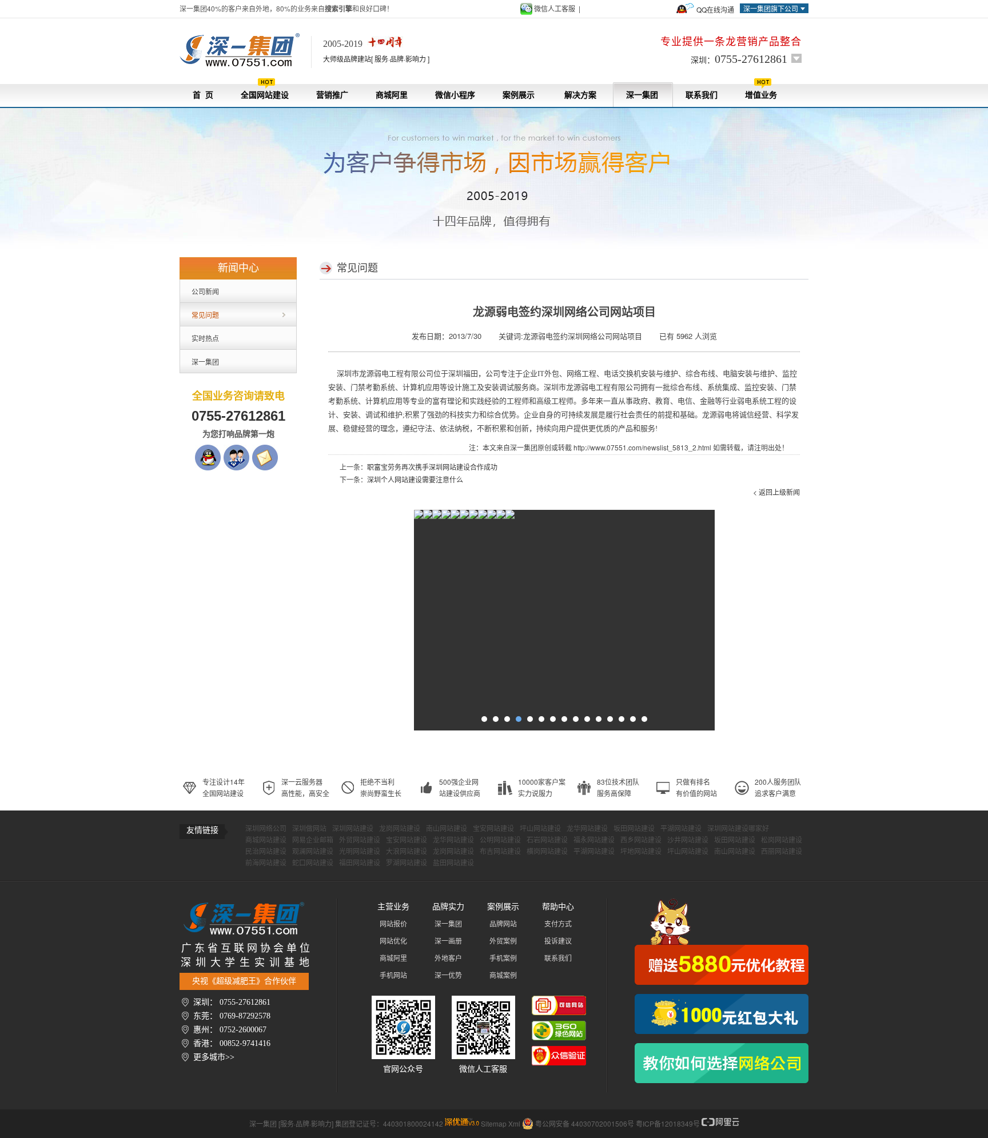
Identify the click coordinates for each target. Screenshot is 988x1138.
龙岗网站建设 (399, 829)
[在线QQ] (208, 450)
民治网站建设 (265, 852)
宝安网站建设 (493, 829)
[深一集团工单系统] (436, 517)
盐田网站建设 (453, 863)
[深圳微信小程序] (446, 517)
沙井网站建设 (687, 840)
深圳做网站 (309, 829)
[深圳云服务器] (464, 517)
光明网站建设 (359, 852)
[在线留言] (265, 450)
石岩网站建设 (547, 840)
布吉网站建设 (500, 852)
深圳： (739, 59)
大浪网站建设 (406, 852)
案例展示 (519, 95)
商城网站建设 (265, 840)
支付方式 (558, 924)
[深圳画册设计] (455, 517)
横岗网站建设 (547, 852)
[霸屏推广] (418, 517)
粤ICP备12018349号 (668, 1123)
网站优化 (393, 941)
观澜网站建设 (312, 852)
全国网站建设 (265, 95)
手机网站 (393, 976)
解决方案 (580, 95)
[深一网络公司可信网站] (559, 1001)
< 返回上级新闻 (776, 492)
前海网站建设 (265, 863)
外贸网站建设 (359, 840)
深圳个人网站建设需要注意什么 (415, 479)
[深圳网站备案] (491, 517)
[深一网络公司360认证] (559, 1027)
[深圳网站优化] (427, 517)
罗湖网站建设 (406, 863)
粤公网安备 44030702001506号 (584, 1123)
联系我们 (702, 95)
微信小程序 (455, 95)
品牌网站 (503, 924)
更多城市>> (213, 1057)
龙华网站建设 (587, 829)
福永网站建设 (594, 840)
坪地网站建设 (641, 852)
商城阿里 (392, 95)
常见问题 (205, 315)
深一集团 (642, 95)
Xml (514, 1123)
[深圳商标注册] (482, 517)
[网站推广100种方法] (721, 1063)
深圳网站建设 (352, 829)
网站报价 (393, 924)
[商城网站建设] (473, 517)
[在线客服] (236, 450)
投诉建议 (558, 941)
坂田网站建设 (634, 829)
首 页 (203, 95)
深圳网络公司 (265, 829)
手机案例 (503, 959)
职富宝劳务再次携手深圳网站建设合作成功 (432, 467)
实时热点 (205, 338)
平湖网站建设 (681, 829)
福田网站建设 (359, 863)
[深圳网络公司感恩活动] (721, 942)
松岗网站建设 (781, 840)
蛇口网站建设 (312, 863)
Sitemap (494, 1123)
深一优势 (448, 976)
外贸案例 (503, 941)
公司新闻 (205, 291)
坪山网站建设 (540, 829)
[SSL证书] (500, 517)
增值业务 (761, 95)
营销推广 (332, 95)
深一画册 (448, 941)
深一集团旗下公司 (770, 8)
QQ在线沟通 (715, 9)
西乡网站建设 (641, 840)
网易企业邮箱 (312, 840)
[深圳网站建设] (245, 50)
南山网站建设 (446, 829)
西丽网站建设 (781, 852)
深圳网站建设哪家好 (738, 829)
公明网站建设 (500, 840)
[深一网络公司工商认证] (559, 1052)
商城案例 (503, 976)
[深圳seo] (462, 1123)
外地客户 (448, 959)
